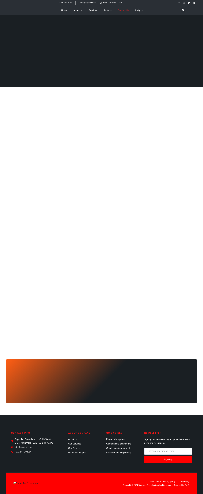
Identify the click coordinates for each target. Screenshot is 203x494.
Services (93, 10)
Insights (139, 10)
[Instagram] (184, 3)
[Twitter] (189, 3)
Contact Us (123, 10)
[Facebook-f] (179, 3)
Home (64, 10)
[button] (183, 10)
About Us (77, 10)
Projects (108, 10)
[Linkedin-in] (194, 3)
